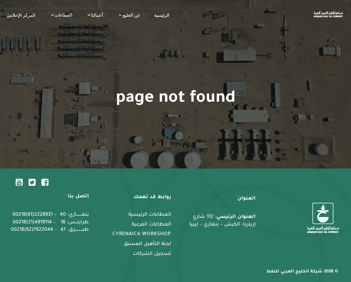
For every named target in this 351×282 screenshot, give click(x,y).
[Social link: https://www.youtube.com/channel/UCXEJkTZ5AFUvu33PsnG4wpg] (21, 182)
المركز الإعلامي (21, 15)
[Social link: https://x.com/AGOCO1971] (34, 182)
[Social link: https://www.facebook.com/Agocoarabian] (47, 182)
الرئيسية (161, 15)
